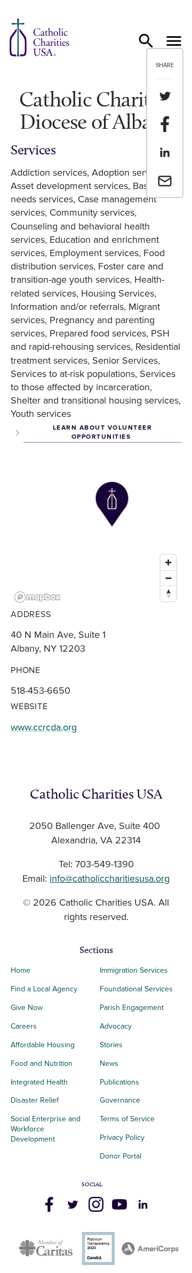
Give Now (27, 1007)
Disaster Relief (35, 1100)
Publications (119, 1082)
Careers (24, 1026)
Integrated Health (39, 1082)
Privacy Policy (122, 1137)
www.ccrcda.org (44, 728)
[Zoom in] (168, 562)
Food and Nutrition (42, 1063)
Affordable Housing (43, 1044)
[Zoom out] (168, 578)
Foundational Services (136, 988)
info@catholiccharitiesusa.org (110, 879)
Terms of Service (127, 1118)
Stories (111, 1044)
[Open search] (146, 41)
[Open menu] (173, 41)
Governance (120, 1100)
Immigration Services (134, 970)
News (109, 1063)
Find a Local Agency (44, 988)
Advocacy (116, 1026)
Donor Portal (120, 1156)
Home (20, 970)
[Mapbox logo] (37, 597)
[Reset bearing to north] (168, 593)
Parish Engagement (132, 1007)
